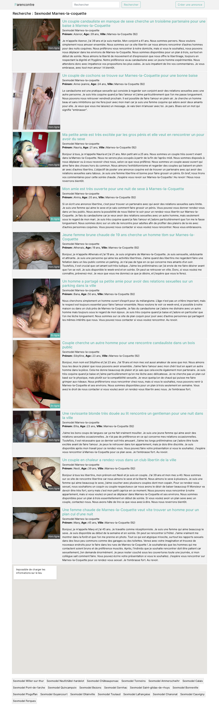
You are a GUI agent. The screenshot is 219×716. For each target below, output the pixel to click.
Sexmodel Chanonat (165, 694)
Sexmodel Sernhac (115, 687)
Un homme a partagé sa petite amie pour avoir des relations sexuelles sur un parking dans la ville (127, 283)
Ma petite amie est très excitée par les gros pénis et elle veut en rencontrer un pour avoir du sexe (133, 136)
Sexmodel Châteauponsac (103, 680)
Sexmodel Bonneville (185, 687)
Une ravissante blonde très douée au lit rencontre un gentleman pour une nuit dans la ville (132, 415)
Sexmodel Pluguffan (25, 694)
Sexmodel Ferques (24, 700)
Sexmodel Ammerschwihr (164, 680)
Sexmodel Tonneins (133, 680)
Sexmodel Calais (193, 680)
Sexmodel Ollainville (82, 694)
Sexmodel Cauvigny (192, 694)
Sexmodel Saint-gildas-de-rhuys (150, 687)
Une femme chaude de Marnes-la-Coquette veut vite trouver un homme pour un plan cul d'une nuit (130, 512)
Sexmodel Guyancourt (53, 694)
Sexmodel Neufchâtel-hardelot (65, 680)
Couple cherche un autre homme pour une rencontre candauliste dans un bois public (128, 345)
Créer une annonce (190, 4)
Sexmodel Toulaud (109, 694)
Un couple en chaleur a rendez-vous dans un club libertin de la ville (119, 460)
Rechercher (131, 4)
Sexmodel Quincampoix (62, 687)
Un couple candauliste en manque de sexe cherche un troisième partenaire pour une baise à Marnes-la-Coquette (133, 23)
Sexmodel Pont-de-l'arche (29, 687)
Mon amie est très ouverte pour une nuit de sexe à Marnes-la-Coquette (123, 189)
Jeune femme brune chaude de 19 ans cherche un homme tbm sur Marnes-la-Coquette (128, 237)
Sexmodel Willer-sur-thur (28, 680)
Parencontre (24, 5)
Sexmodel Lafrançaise (136, 694)
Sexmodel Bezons (90, 687)
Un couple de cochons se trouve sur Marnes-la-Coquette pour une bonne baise (130, 75)
